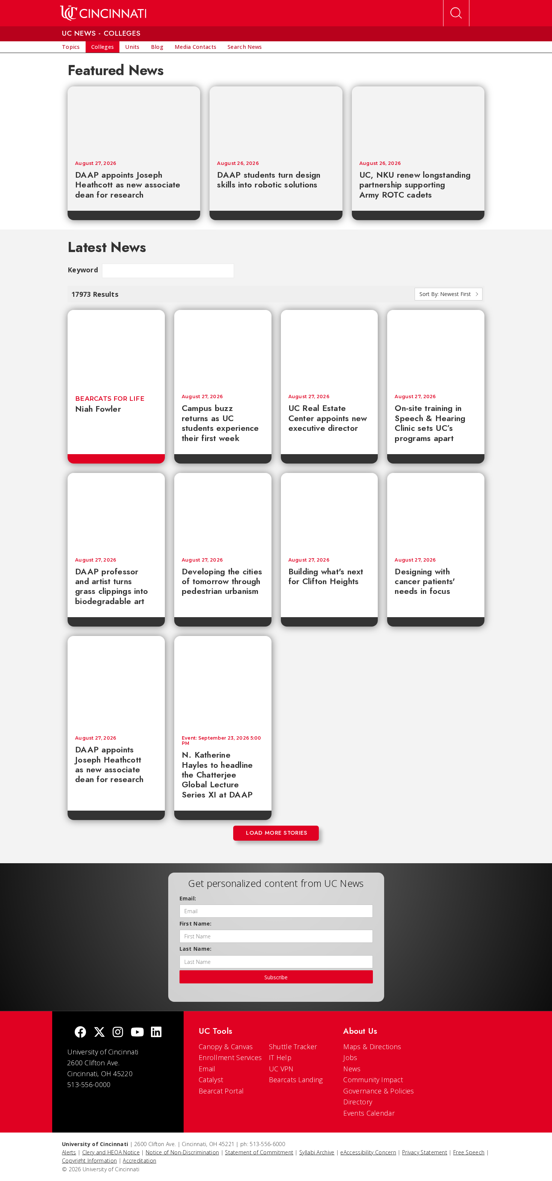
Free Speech (468, 1152)
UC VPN (281, 1068)
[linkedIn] (156, 1032)
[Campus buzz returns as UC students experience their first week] (222, 348)
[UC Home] (103, 13)
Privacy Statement (424, 1152)
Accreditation (139, 1160)
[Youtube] (137, 1032)
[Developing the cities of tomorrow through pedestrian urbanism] (222, 511)
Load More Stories (276, 833)
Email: (187, 898)
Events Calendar (369, 1113)
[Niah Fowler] (116, 348)
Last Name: (195, 948)
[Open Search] (456, 13)
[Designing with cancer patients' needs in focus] (435, 511)
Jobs (350, 1057)
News (351, 1068)
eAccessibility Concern (368, 1152)
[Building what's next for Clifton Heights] (329, 511)
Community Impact (373, 1079)
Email (207, 1068)
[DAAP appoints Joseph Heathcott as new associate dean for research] (134, 119)
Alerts (69, 1152)
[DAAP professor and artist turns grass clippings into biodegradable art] (116, 511)
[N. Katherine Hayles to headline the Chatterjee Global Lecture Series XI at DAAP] (222, 682)
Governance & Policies (378, 1090)
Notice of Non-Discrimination (182, 1152)
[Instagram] (118, 1032)
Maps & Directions (372, 1046)
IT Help (280, 1057)
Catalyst (211, 1079)
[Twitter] (100, 1032)
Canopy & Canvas (226, 1046)
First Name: (195, 923)
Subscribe (276, 977)
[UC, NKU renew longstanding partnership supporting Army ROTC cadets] (418, 119)
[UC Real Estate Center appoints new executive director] (329, 348)
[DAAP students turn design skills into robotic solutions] (276, 119)
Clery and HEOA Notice (111, 1152)
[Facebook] (80, 1032)
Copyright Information (89, 1160)
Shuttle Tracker (293, 1046)
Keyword (83, 269)
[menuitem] (71, 47)
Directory (357, 1101)
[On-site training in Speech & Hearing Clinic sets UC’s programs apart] (435, 348)
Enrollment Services (230, 1057)
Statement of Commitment (259, 1152)
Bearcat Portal (221, 1090)
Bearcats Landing (296, 1079)
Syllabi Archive (317, 1152)
